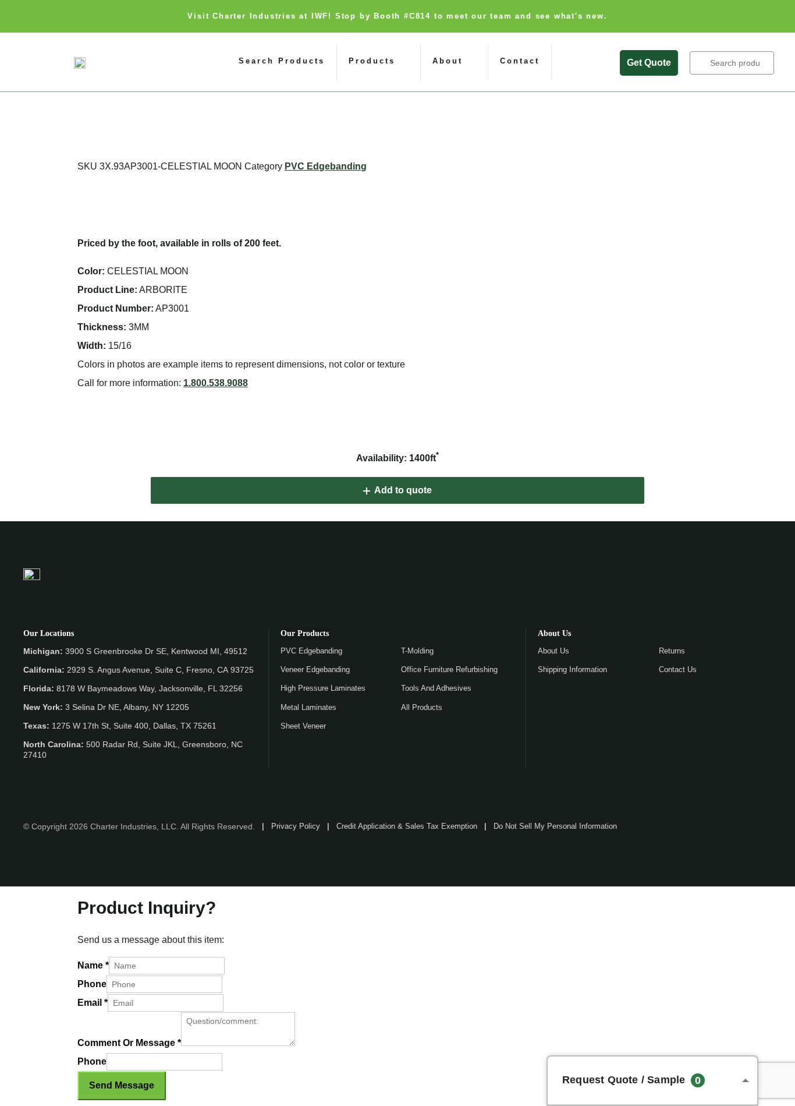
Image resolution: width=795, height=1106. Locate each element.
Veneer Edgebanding (315, 669)
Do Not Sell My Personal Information (555, 826)
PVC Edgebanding (326, 166)
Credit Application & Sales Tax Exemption (406, 826)
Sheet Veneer (303, 726)
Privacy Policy (295, 826)
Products (372, 60)
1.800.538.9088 (215, 383)
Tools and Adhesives (436, 688)
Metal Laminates (308, 707)
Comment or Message (129, 1043)
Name (93, 965)
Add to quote (403, 490)
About (447, 60)
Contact (520, 60)
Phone (92, 984)
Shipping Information (572, 669)
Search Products (282, 60)
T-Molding (417, 650)
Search (700, 62)
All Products (421, 707)
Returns (672, 650)
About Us (553, 650)
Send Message (121, 1085)
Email (92, 1003)
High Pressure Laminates (323, 688)
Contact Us (678, 669)
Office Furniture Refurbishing (449, 669)
